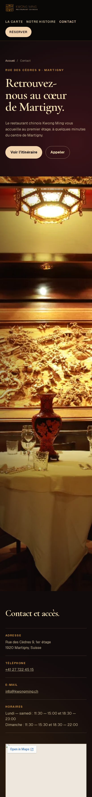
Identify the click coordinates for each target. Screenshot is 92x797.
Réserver (18, 32)
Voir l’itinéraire (23, 152)
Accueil (10, 61)
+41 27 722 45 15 (19, 669)
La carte (14, 22)
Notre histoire (41, 22)
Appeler (57, 152)
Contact (67, 22)
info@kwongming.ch (21, 691)
